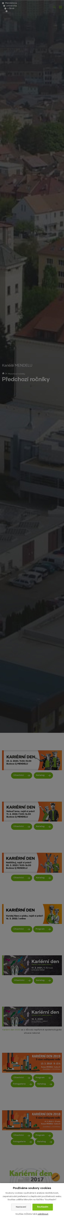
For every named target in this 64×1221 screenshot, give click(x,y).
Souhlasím (42, 1207)
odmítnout (43, 1214)
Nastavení (21, 1207)
